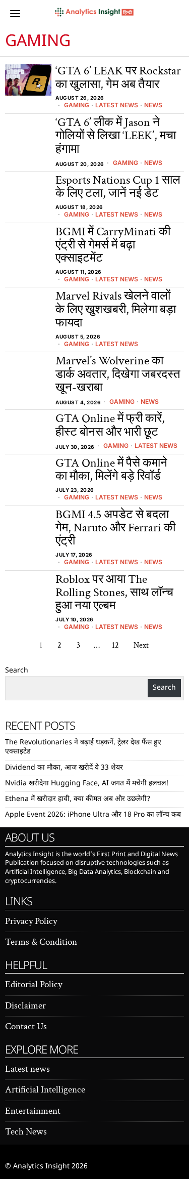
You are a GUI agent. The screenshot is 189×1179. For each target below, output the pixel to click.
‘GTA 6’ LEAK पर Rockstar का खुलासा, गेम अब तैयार (118, 77)
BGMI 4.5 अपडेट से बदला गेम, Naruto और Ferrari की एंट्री (115, 528)
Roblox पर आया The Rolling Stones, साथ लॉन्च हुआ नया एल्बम (114, 593)
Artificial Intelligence (45, 1089)
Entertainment (32, 1111)
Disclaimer (25, 1005)
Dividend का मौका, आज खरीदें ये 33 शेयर (64, 768)
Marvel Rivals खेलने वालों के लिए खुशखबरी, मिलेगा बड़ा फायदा (115, 309)
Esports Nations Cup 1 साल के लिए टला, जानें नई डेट (117, 187)
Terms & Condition (41, 942)
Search (16, 671)
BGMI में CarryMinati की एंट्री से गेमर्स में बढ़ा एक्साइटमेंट (112, 245)
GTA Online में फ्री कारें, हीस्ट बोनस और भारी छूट (110, 425)
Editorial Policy (33, 984)
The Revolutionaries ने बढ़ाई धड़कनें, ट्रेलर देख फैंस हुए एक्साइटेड (83, 747)
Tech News (26, 1131)
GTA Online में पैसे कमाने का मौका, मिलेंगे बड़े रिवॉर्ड (111, 469)
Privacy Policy (31, 921)
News (153, 105)
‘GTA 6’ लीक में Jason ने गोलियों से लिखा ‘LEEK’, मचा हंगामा (115, 136)
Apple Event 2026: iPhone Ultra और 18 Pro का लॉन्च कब (93, 815)
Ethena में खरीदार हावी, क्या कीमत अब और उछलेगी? (77, 799)
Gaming (76, 105)
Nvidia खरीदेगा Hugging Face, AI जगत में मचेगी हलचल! (86, 783)
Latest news (116, 105)
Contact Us (26, 1026)
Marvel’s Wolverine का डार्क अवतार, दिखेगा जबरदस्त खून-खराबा (117, 374)
